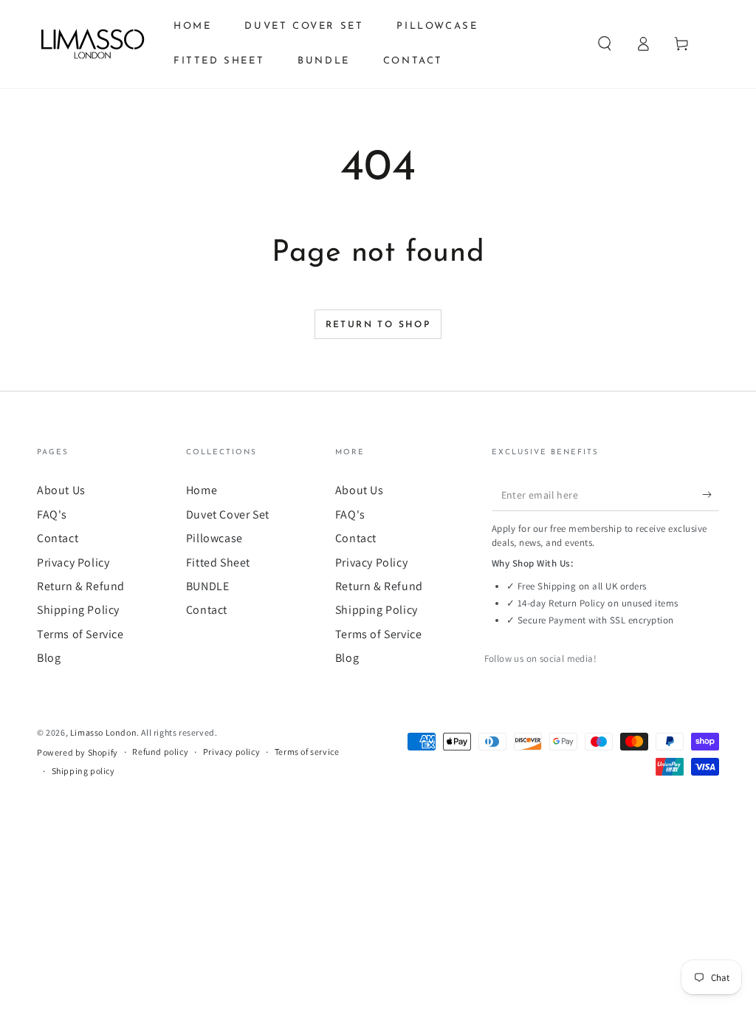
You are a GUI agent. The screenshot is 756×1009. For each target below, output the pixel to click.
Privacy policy (231, 751)
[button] (604, 43)
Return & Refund (81, 586)
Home (201, 490)
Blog (49, 658)
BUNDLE (208, 586)
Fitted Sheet (218, 562)
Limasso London (103, 732)
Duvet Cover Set (227, 514)
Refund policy (160, 751)
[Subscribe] (710, 494)
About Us (61, 490)
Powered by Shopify (77, 752)
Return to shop (378, 325)
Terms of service (307, 751)
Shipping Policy (78, 610)
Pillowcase (214, 538)
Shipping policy (83, 770)
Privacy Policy (73, 562)
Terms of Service (80, 634)
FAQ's (52, 514)
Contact (57, 538)
